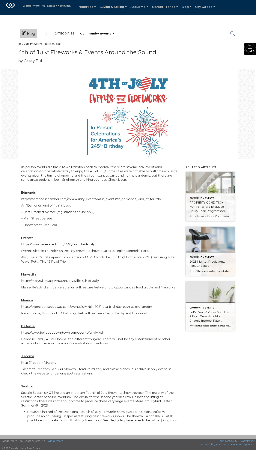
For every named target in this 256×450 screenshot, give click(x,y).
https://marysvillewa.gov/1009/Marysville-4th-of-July (60, 281)
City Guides (205, 10)
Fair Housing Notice (243, 444)
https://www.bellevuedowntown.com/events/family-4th (62, 332)
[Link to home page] (10, 7)
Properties (86, 10)
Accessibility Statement (214, 444)
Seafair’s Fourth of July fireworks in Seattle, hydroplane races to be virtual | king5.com (114, 420)
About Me (140, 10)
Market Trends (165, 10)
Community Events (30, 44)
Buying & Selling (114, 10)
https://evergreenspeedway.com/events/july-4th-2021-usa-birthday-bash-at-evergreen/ (86, 306)
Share (250, 51)
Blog (187, 10)
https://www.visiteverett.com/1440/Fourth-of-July (58, 244)
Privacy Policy (246, 440)
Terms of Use (226, 440)
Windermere (55, 440)
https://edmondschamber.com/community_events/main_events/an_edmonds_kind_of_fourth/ (91, 199)
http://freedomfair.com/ (38, 363)
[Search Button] (233, 33)
